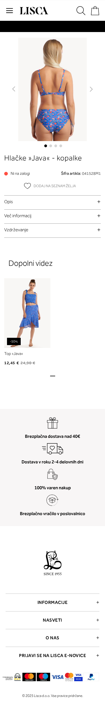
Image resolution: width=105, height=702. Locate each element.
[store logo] (33, 10)
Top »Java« (13, 353)
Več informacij (17, 215)
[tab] (52, 201)
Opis (8, 201)
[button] (14, 89)
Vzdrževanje (16, 229)
